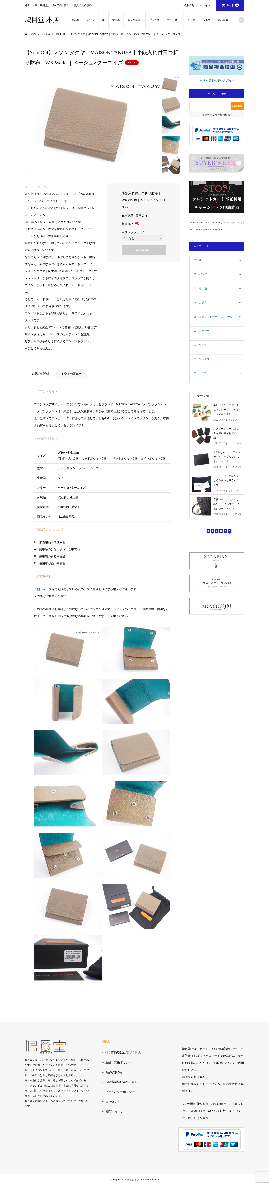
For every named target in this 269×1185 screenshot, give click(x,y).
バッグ (91, 20)
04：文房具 (200, 302)
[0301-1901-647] (68, 668)
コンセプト (112, 1101)
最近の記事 (203, 395)
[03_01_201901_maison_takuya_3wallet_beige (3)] (68, 925)
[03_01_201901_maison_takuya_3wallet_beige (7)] (136, 668)
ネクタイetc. (134, 20)
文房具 (116, 20)
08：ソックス (201, 359)
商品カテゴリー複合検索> (217, 114)
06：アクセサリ (203, 330)
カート (232, 5)
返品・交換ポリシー (118, 1062)
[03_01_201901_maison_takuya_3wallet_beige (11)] (68, 822)
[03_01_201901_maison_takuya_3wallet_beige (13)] (68, 874)
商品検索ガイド (115, 1072)
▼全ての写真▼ (71, 373)
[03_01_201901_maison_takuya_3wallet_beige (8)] (68, 720)
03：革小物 (200, 288)
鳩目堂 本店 (42, 19)
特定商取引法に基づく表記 (123, 1052)
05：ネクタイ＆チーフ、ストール (213, 316)
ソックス (154, 20)
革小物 (75, 20)
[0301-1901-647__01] (136, 771)
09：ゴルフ (200, 373)
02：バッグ (200, 274)
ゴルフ (206, 20)
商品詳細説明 (40, 373)
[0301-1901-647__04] (136, 925)
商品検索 (223, 20)
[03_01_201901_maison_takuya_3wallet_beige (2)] (136, 874)
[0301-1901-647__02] (68, 771)
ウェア (191, 20)
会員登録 (189, 5)
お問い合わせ (114, 1111)
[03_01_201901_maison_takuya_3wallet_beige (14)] (68, 976)
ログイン (205, 5)
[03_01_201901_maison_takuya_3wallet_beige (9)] (136, 720)
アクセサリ (173, 20)
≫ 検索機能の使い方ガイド (217, 80)
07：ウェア (200, 344)
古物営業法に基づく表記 (121, 1081)
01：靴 (198, 260)
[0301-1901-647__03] (136, 822)
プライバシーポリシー (120, 1091)
